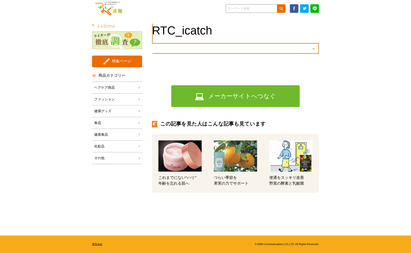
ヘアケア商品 (104, 87)
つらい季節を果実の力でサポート (231, 180)
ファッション (104, 99)
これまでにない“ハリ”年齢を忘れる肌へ (177, 180)
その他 (99, 158)
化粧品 (99, 146)
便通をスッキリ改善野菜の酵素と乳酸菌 (286, 180)
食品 (97, 123)
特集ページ (121, 61)
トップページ (106, 25)
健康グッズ (102, 111)
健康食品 (101, 134)
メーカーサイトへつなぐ (242, 96)
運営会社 (97, 244)
